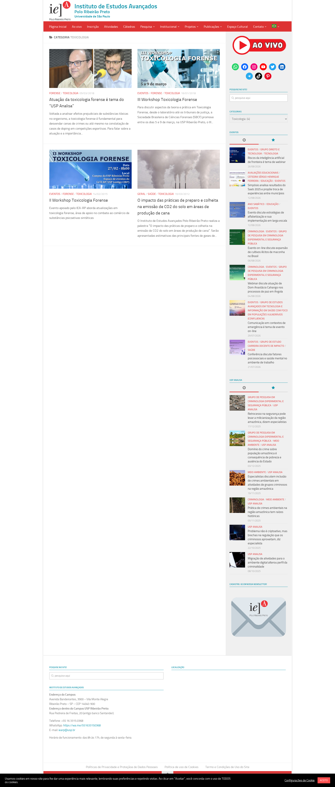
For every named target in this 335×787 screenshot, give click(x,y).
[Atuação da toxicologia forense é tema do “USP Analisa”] (90, 68)
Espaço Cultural (237, 26)
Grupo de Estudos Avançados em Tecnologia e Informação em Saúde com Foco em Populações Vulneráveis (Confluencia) (268, 310)
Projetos (190, 26)
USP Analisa (269, 444)
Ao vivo (77, 26)
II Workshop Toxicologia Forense (78, 200)
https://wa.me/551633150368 (82, 725)
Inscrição (93, 26)
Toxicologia (70, 93)
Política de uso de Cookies (181, 767)
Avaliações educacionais (263, 172)
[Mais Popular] (273, 140)
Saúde (152, 194)
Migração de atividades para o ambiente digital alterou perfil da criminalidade (267, 562)
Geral (141, 194)
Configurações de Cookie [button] (300, 780)
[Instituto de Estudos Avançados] (60, 10)
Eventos (143, 93)
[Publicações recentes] (244, 140)
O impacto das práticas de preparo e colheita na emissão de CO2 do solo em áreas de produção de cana (177, 207)
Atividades (111, 26)
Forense (54, 93)
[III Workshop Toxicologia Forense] (178, 68)
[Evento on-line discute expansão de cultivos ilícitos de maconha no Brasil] (237, 237)
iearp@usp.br (67, 730)
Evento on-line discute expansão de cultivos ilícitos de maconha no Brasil (268, 252)
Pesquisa (146, 26)
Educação (267, 180)
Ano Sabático (256, 204)
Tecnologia (271, 153)
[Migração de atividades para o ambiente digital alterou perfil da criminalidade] (237, 560)
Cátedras (129, 26)
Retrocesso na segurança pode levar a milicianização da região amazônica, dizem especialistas (267, 418)
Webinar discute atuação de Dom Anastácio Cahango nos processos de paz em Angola (265, 287)
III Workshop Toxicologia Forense (167, 99)
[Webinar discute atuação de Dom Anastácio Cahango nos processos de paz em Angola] (237, 272)
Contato (258, 26)
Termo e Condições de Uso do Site (227, 767)
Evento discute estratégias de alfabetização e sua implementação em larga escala (267, 216)
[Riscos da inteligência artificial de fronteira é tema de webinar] (237, 155)
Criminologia (256, 231)
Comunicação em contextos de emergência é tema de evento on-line (267, 327)
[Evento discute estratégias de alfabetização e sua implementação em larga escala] (237, 210)
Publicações (211, 26)
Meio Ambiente (257, 472)
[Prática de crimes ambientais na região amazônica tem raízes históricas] (237, 505)
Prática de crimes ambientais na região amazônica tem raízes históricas (267, 512)
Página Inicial (57, 26)
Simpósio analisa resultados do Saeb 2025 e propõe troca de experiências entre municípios (267, 189)
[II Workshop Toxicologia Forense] (90, 169)
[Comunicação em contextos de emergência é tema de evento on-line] (237, 308)
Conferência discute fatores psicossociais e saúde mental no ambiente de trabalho (267, 358)
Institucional (168, 26)
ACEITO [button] (324, 780)
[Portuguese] (275, 26)
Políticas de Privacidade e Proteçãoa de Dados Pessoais (122, 767)
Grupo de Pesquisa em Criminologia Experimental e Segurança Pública (266, 401)
